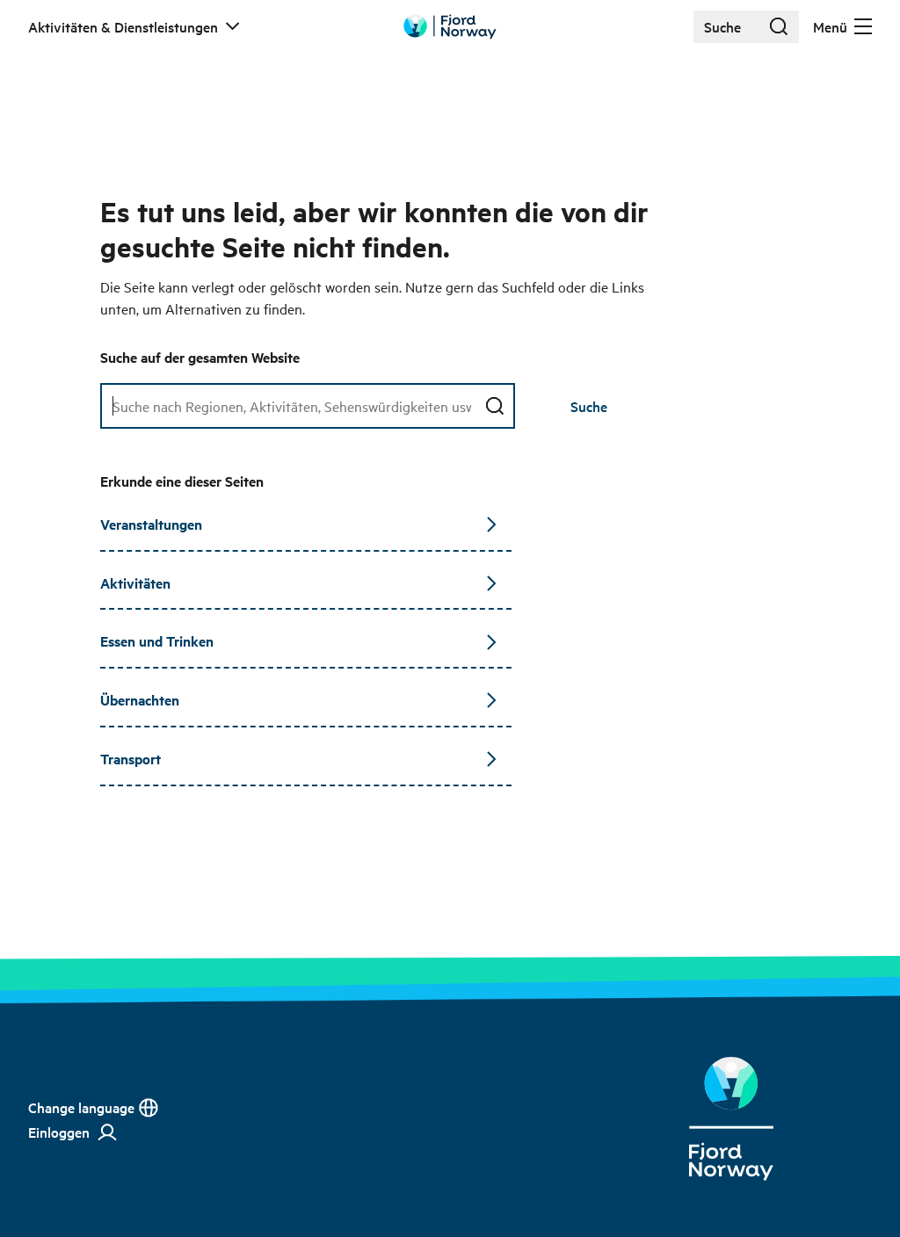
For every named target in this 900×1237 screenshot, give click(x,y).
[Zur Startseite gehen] (450, 27)
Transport (130, 759)
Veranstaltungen (151, 524)
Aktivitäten (135, 583)
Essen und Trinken (157, 641)
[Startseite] (731, 1119)
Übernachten (139, 700)
